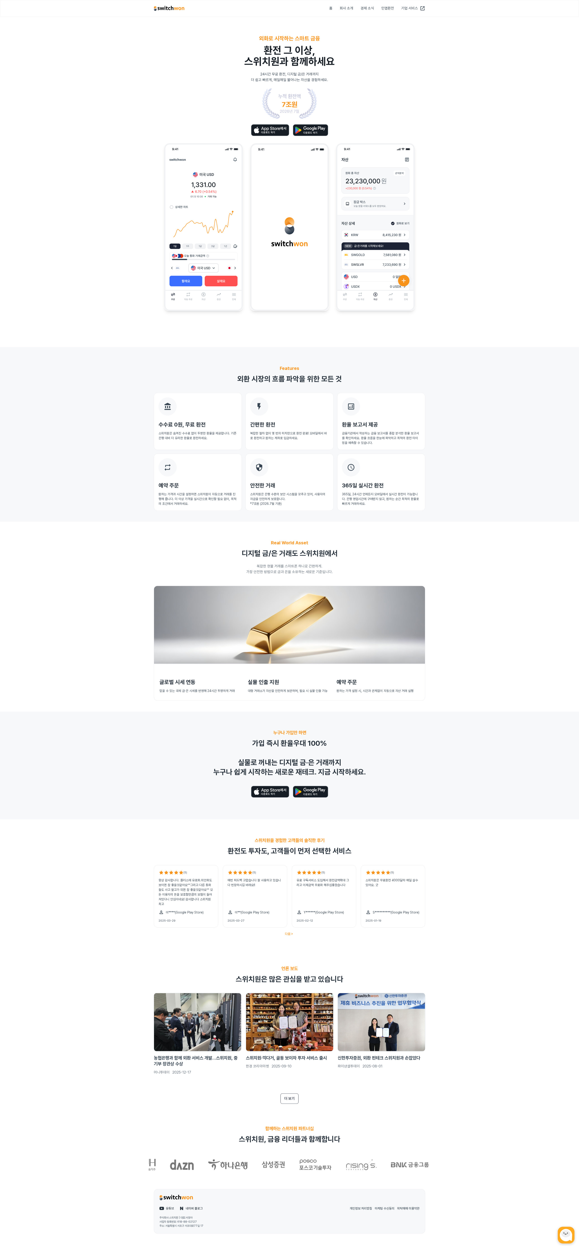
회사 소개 (346, 8)
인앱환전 (387, 8)
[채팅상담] (566, 1235)
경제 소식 (367, 8)
